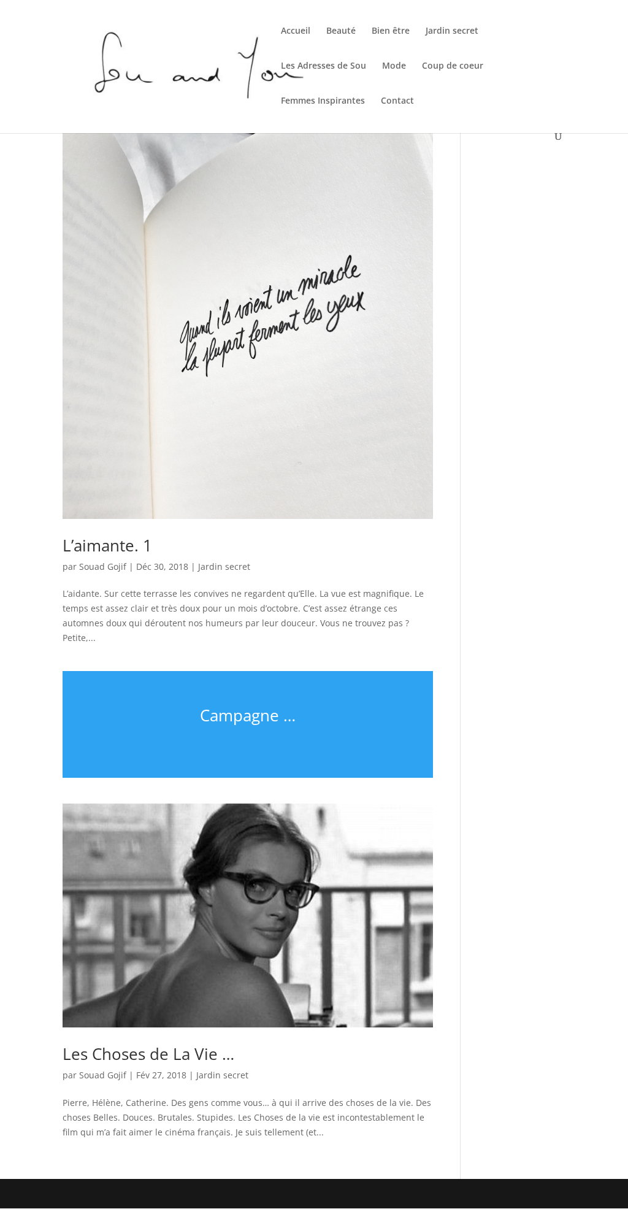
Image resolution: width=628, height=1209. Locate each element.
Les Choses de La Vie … (148, 1054)
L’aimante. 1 (107, 545)
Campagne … (248, 715)
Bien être (391, 31)
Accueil (295, 31)
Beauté (341, 31)
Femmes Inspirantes (323, 101)
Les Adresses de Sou (323, 66)
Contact (397, 101)
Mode (394, 66)
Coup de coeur (452, 66)
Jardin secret (452, 31)
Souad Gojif (102, 566)
